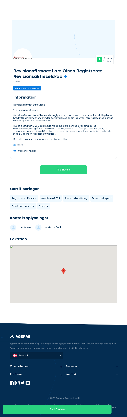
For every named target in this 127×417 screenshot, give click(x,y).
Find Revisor (64, 169)
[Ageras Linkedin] (27, 384)
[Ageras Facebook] (12, 384)
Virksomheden (19, 366)
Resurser (71, 366)
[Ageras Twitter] (22, 384)
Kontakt (71, 374)
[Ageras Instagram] (17, 384)
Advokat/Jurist (27, 312)
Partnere (16, 374)
